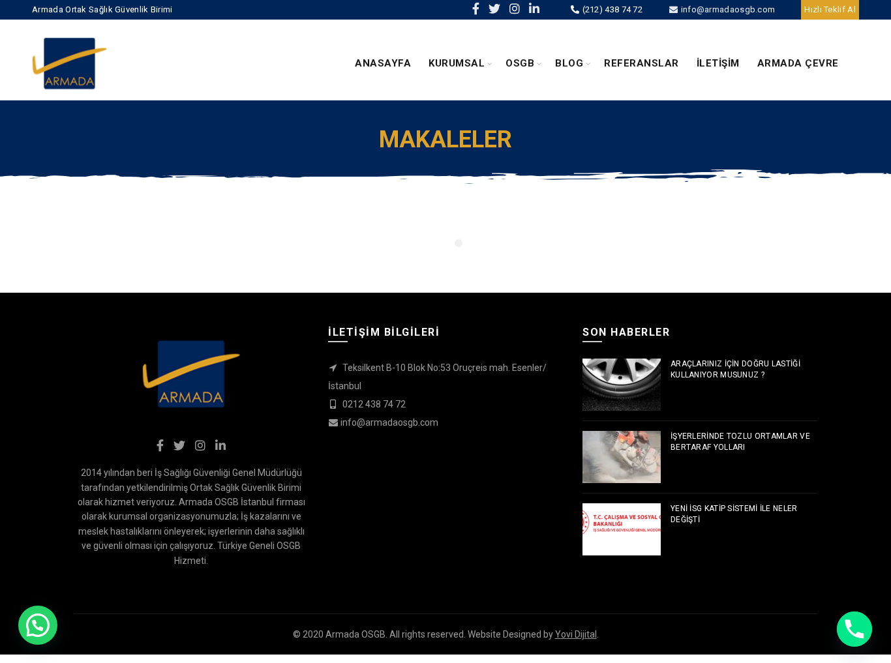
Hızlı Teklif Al (830, 9)
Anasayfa (383, 63)
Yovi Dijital (576, 634)
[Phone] (854, 629)
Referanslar (641, 63)
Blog (569, 63)
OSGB (520, 63)
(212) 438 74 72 (611, 9)
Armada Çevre (798, 63)
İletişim (718, 63)
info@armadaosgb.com (726, 9)
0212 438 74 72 (373, 404)
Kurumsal (457, 63)
